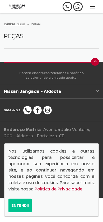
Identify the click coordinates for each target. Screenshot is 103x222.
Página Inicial (14, 23)
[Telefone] (67, 7)
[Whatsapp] (78, 7)
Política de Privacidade (58, 189)
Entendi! (20, 205)
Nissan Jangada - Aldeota (32, 91)
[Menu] (92, 7)
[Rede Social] (27, 110)
